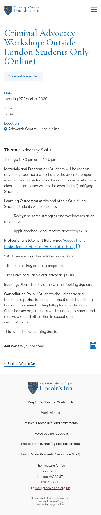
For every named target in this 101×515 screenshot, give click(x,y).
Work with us (50, 412)
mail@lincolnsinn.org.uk (52, 488)
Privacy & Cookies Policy (50, 501)
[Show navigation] (94, 10)
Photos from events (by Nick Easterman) (50, 444)
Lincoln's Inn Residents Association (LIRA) (50, 454)
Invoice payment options (50, 433)
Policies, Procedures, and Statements (51, 423)
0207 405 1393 (52, 482)
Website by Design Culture (50, 504)
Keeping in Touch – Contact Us (50, 402)
